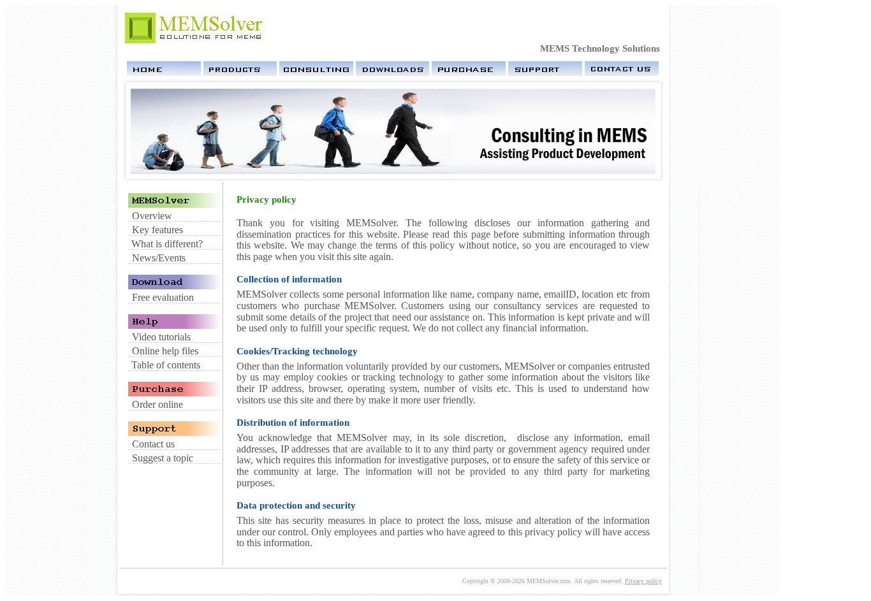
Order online (157, 404)
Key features (157, 229)
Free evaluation (163, 297)
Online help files (165, 350)
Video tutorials (161, 336)
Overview (152, 215)
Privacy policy (643, 580)
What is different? (167, 243)
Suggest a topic (162, 458)
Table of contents (165, 364)
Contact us (153, 443)
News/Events (159, 257)
